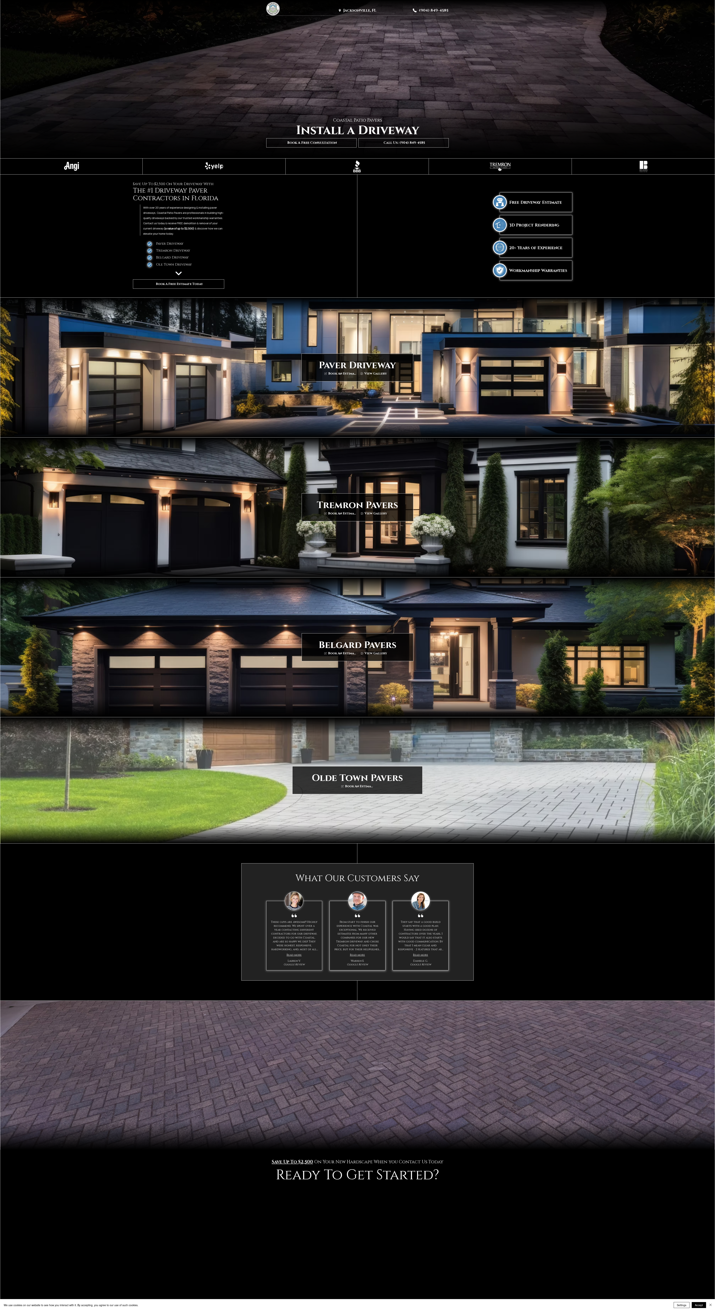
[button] (311, 143)
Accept (699, 1305)
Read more (294, 955)
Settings (681, 1305)
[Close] (710, 1305)
